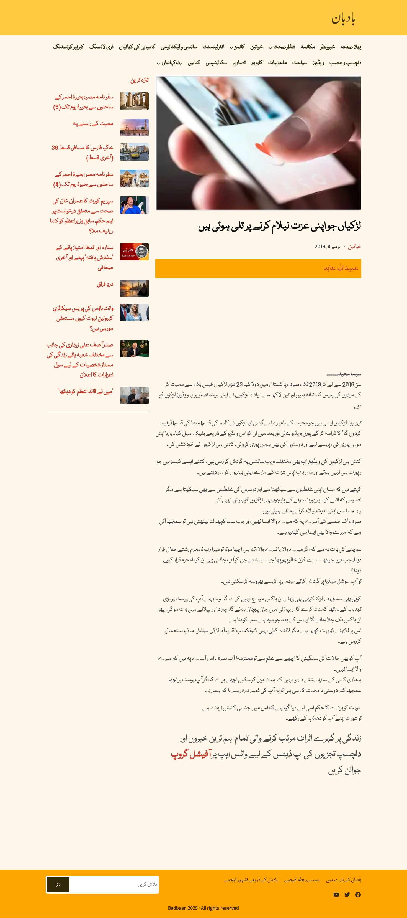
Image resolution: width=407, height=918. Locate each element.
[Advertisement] (258, 323)
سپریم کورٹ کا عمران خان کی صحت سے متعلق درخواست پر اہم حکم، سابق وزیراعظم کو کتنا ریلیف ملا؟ (81, 216)
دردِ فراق (105, 284)
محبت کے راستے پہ (93, 124)
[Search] (58, 884)
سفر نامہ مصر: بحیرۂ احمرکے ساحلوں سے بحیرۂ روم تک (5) (83, 102)
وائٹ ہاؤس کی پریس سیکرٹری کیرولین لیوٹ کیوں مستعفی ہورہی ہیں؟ (83, 318)
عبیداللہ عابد (341, 268)
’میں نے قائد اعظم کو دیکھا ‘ (85, 391)
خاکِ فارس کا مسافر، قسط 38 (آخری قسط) (82, 153)
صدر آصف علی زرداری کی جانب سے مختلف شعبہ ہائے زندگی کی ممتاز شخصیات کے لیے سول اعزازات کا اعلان (80, 360)
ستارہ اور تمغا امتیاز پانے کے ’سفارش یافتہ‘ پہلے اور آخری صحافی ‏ (84, 258)
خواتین (354, 246)
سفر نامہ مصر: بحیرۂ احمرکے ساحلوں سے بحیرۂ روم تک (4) (83, 179)
